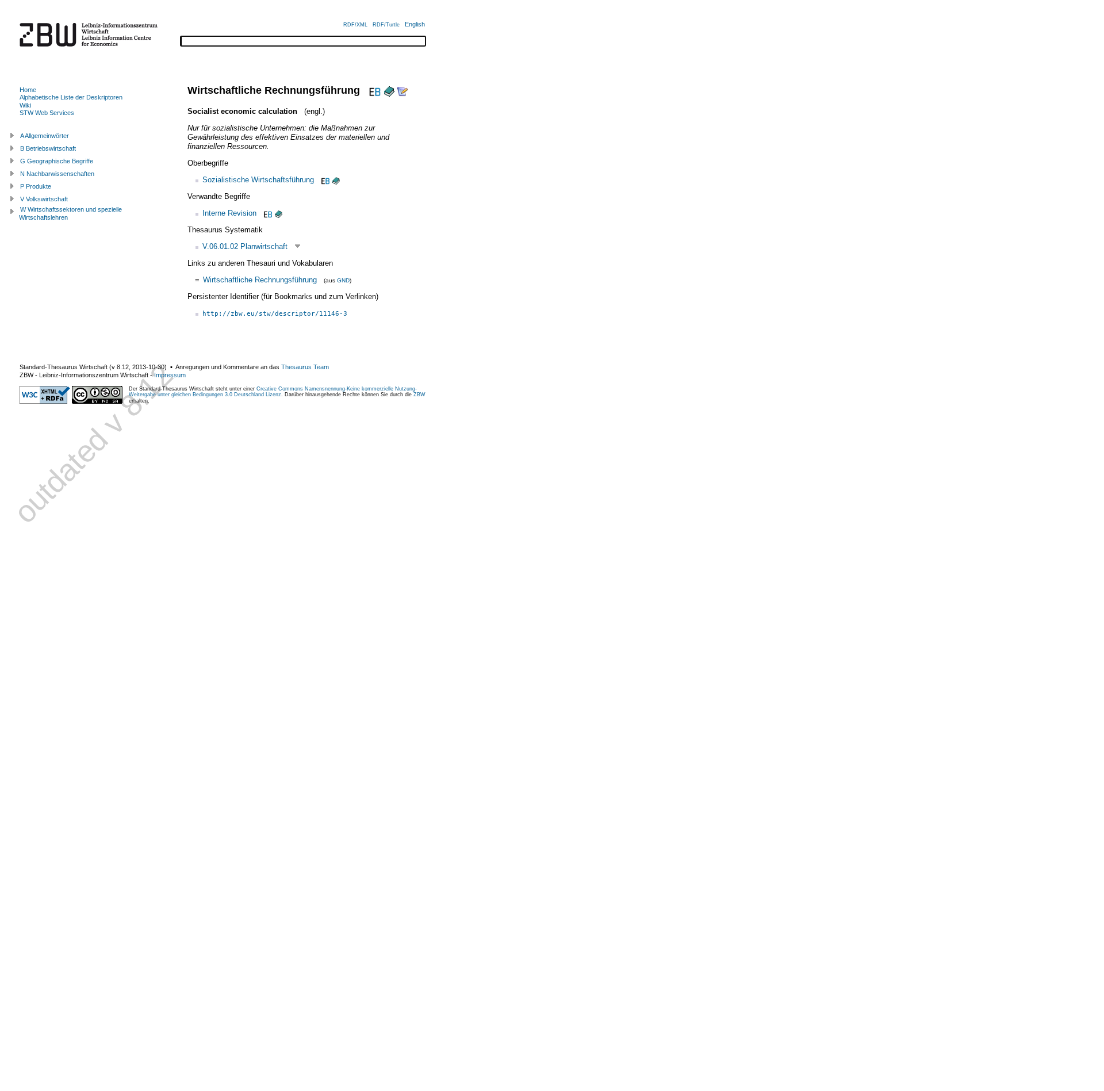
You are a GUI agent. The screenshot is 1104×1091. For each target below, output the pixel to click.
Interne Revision (229, 213)
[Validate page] (45, 401)
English (415, 24)
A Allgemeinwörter (44, 135)
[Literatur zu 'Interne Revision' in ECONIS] (278, 213)
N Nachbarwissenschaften (57, 173)
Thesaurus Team (305, 366)
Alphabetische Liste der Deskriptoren (71, 97)
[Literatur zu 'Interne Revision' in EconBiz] (267, 213)
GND (343, 280)
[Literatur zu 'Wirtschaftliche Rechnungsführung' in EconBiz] (373, 90)
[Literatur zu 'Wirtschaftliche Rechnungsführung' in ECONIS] (389, 90)
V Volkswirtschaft (44, 199)
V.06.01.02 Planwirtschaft (245, 246)
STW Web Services (47, 112)
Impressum (170, 375)
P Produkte (35, 186)
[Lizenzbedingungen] (97, 401)
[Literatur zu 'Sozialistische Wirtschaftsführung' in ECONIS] (336, 179)
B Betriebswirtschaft (48, 148)
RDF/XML (355, 25)
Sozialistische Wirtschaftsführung (258, 179)
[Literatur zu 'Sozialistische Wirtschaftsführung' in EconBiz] (324, 179)
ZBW (419, 394)
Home (28, 89)
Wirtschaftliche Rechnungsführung (260, 279)
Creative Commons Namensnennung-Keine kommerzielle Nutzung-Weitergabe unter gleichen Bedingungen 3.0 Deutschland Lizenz (273, 391)
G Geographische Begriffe (56, 161)
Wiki (25, 105)
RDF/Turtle (386, 25)
